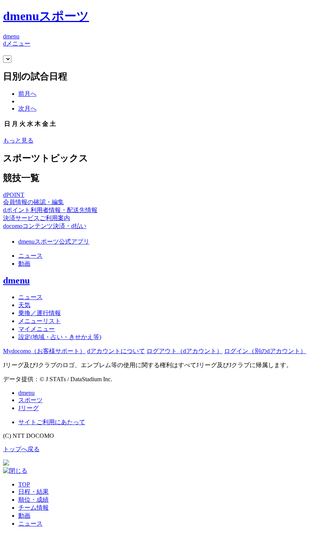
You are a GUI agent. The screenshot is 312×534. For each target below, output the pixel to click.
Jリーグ (28, 408)
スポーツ (30, 400)
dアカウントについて (116, 351)
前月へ (27, 93)
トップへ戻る (21, 449)
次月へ (27, 108)
